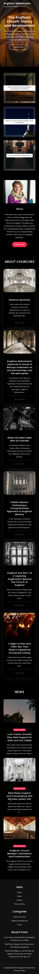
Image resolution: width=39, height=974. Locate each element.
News (19, 925)
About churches (19, 917)
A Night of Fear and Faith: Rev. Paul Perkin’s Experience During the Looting (19, 648)
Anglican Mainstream (19, 921)
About (19, 208)
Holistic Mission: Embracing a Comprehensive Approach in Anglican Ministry (19, 508)
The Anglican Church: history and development (19, 21)
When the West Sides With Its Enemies (19, 439)
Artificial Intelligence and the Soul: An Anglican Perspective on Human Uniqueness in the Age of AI (19, 954)
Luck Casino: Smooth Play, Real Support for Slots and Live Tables (19, 737)
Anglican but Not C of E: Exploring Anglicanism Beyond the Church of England (19, 579)
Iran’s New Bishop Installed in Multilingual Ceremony (19, 88)
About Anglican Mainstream (19, 155)
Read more (18, 47)
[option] (19, 33)
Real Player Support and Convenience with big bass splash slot (20, 796)
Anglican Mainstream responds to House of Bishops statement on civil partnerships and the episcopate (19, 367)
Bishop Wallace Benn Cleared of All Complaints (19, 122)
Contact (19, 900)
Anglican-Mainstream (17, 3)
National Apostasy (19, 299)
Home (19, 892)
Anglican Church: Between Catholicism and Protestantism (19, 853)
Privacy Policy (19, 904)
